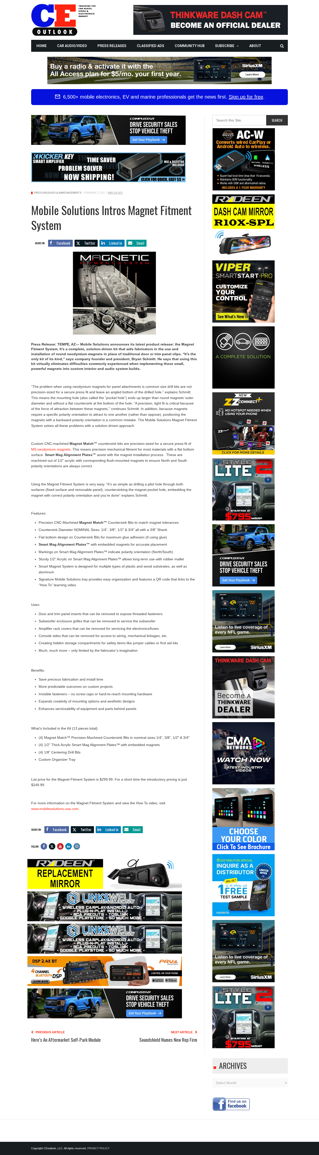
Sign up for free (246, 97)
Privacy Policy (98, 1148)
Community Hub (190, 46)
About (255, 46)
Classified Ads (150, 46)
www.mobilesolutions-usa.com (55, 809)
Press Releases (111, 46)
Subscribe (224, 46)
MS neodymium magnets (51, 449)
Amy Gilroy (115, 192)
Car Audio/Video (72, 46)
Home (41, 46)
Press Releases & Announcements (57, 192)
